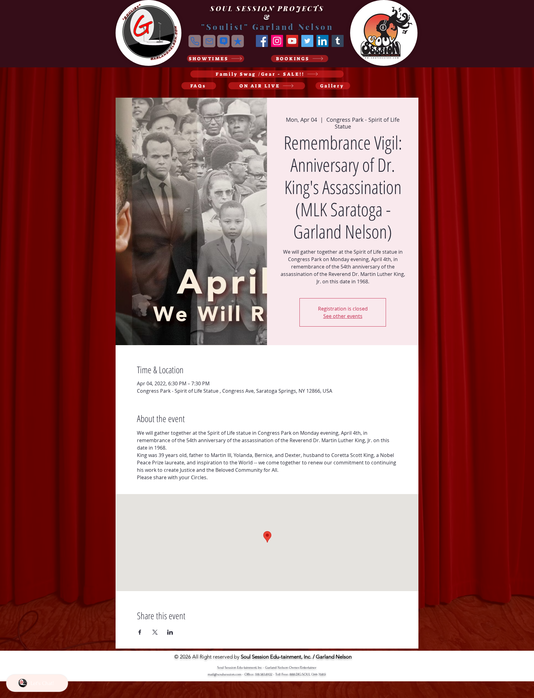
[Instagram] (277, 41)
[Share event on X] (155, 632)
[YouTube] (292, 41)
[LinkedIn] (322, 41)
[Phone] (195, 41)
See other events (342, 316)
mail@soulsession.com (224, 674)
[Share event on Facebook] (140, 632)
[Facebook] (262, 41)
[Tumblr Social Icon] (338, 41)
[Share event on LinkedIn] (170, 632)
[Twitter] (307, 41)
